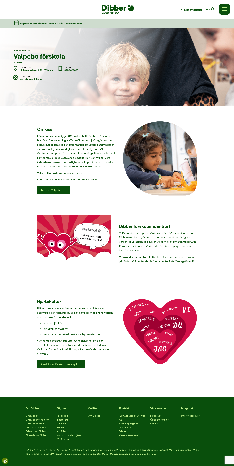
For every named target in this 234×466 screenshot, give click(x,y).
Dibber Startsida (192, 10)
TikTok (60, 427)
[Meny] (224, 9)
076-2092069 (71, 70)
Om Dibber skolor (36, 423)
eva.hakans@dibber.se (31, 79)
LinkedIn (61, 423)
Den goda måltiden (36, 427)
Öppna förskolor (159, 419)
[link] (212, 9)
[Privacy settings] (5, 461)
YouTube (61, 431)
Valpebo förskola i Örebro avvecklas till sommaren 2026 (51, 23)
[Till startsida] (118, 8)
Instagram (62, 419)
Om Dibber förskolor (37, 419)
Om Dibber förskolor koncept (59, 364)
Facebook (62, 415)
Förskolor (155, 415)
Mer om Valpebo (51, 190)
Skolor (154, 423)
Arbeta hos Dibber (36, 431)
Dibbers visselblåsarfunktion (130, 433)
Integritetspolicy (190, 415)
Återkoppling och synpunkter (128, 425)
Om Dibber (32, 415)
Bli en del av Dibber (36, 435)
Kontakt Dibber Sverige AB (132, 417)
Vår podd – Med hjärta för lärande (69, 437)
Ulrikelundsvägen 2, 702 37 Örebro (37, 70)
